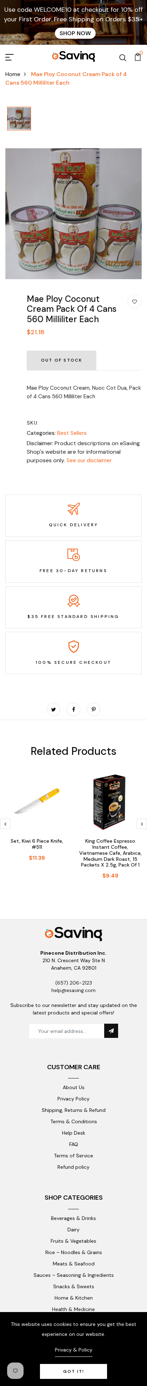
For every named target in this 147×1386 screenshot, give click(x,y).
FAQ (73, 1144)
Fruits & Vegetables (73, 1241)
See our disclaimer (89, 460)
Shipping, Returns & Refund (74, 1110)
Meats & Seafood (74, 1263)
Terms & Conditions (73, 1121)
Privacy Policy (73, 1099)
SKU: (33, 423)
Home (12, 74)
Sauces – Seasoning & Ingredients (74, 1275)
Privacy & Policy (73, 1350)
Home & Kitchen (74, 1298)
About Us (74, 1087)
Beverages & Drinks (73, 1218)
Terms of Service (73, 1155)
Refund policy (73, 1167)
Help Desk (73, 1133)
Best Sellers (72, 433)
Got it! (73, 1371)
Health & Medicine (73, 1309)
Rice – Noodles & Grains (73, 1252)
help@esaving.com (73, 990)
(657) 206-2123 (73, 983)
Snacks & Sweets (73, 1286)
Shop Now (75, 33)
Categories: (41, 433)
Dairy (73, 1229)
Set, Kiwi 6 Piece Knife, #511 (37, 844)
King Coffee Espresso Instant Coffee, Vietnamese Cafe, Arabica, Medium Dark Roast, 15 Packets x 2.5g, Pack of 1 (110, 853)
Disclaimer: (40, 443)
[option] (19, 119)
